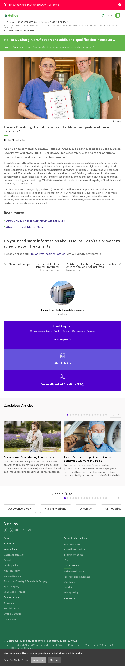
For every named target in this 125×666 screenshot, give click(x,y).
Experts (8, 538)
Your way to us (72, 544)
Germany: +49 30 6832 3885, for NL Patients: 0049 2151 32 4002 (37, 22)
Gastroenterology (14, 555)
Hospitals (9, 543)
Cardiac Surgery (12, 576)
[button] (67, 414)
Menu (117, 15)
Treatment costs (73, 554)
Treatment (10, 603)
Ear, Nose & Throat (14, 592)
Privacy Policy (71, 592)
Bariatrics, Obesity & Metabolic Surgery (26, 581)
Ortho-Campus (12, 614)
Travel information (74, 549)
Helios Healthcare (74, 571)
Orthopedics (11, 565)
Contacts (69, 597)
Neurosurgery (12, 570)
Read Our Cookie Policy (16, 660)
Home (7, 47)
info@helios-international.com (19, 31)
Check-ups (10, 619)
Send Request (61, 339)
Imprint (68, 587)
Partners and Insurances (77, 576)
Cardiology (17, 47)
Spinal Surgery (11, 586)
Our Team (69, 582)
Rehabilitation (11, 608)
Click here (54, 4)
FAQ (66, 560)
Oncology (9, 560)
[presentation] (113, 414)
